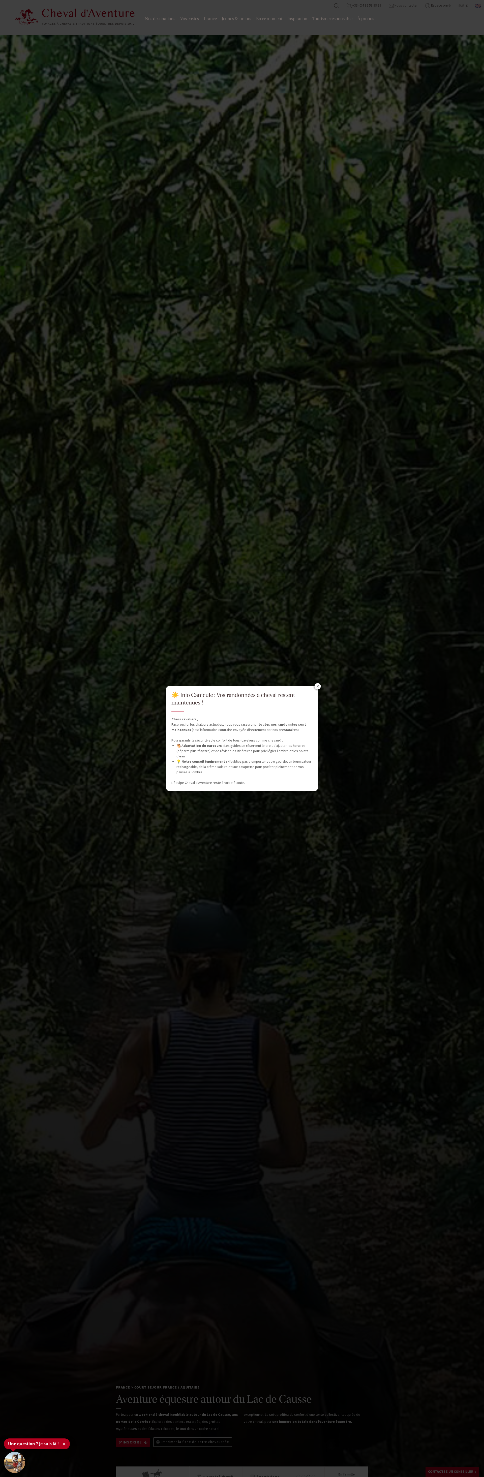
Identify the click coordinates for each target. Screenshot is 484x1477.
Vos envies (189, 18)
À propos (365, 18)
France (210, 18)
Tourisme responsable (332, 18)
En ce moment (269, 18)
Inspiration (297, 18)
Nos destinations (160, 18)
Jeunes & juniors (236, 18)
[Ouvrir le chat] (14, 1462)
